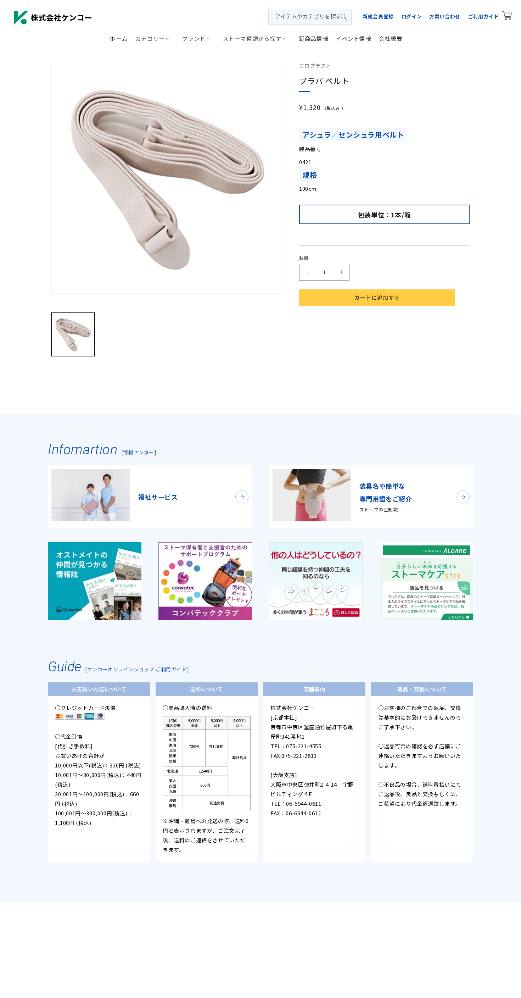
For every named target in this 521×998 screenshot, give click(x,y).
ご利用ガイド (483, 16)
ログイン (411, 16)
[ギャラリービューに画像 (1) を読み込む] (73, 334)
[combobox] (310, 17)
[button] (154, 38)
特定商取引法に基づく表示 (303, 919)
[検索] (344, 16)
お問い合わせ (444, 16)
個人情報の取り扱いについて (231, 919)
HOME (156, 919)
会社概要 (181, 919)
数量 (304, 258)
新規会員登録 (378, 16)
